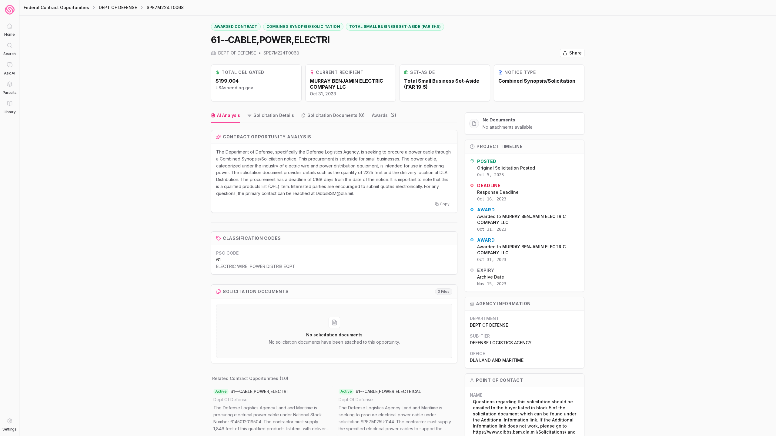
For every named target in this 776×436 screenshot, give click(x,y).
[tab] (225, 116)
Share (575, 52)
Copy (445, 204)
